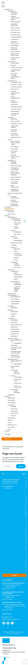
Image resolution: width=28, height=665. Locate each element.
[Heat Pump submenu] (18, 389)
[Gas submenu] (11, 140)
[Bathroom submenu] (15, 217)
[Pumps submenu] (13, 310)
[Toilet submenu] (16, 247)
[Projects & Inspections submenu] (9, 195)
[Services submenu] (11, 9)
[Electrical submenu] (16, 81)
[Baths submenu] (16, 237)
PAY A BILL (8, 434)
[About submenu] (10, 396)
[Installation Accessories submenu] (16, 295)
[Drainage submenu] (14, 160)
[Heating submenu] (14, 117)
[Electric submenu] (17, 370)
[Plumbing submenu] (15, 11)
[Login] (25, 221)
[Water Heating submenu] (18, 359)
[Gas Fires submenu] (18, 271)
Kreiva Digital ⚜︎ (16, 633)
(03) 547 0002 (8, 610)
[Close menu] (3, 6)
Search (21, 466)
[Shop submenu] (9, 216)
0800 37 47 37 (8, 438)
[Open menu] (3, 3)
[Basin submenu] (15, 230)
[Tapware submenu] (14, 318)
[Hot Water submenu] (15, 61)
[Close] (6, 640)
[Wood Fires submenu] (19, 281)
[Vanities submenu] (17, 262)
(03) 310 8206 (8, 599)
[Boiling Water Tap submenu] (12, 342)
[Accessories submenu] (20, 219)
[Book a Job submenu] (12, 210)
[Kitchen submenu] (14, 306)
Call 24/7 (14, 575)
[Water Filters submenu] (17, 338)
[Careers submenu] (14, 405)
